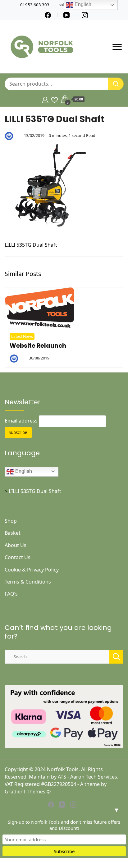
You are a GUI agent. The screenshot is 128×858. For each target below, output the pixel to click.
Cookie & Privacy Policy (32, 569)
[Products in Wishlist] (54, 99)
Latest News (22, 336)
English (23, 471)
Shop (11, 520)
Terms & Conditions (28, 581)
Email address (21, 420)
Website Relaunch (38, 345)
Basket (13, 532)
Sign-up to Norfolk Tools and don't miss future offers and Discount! (64, 825)
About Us (15, 545)
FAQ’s (11, 593)
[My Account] (45, 99)
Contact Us (17, 557)
